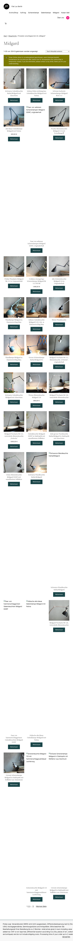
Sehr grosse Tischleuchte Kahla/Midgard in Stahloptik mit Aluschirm (59, 436)
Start (5, 36)
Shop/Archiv (12, 36)
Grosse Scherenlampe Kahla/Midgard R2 (36, 358)
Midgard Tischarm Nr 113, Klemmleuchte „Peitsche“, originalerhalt (59, 359)
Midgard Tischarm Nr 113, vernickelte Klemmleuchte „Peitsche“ (14, 436)
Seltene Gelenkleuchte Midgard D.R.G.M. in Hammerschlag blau (36, 322)
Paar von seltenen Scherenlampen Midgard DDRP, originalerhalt (36, 243)
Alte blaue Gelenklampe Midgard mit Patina (13, 130)
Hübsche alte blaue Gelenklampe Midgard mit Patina (36, 737)
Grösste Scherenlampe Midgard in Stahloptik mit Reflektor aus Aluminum (14, 777)
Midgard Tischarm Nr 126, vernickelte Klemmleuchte (59, 396)
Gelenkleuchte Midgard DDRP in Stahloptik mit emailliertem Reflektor (36, 436)
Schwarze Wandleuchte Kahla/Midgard (36, 476)
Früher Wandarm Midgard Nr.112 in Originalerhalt (14, 280)
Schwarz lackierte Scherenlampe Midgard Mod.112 (59, 93)
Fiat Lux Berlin (16, 6)
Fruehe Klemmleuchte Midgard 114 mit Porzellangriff (59, 131)
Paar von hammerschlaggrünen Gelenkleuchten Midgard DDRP (14, 738)
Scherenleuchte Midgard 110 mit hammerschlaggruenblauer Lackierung (36, 891)
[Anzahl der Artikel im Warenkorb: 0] (6, 23)
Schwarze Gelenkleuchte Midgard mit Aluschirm (14, 396)
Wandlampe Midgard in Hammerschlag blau (13, 321)
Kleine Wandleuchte (59, 320)
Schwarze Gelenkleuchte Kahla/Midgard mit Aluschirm (14, 93)
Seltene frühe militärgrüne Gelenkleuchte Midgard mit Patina (36, 93)
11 (33, 906)
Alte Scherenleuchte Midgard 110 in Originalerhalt (59, 281)
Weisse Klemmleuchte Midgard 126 (36, 396)
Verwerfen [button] (66, 937)
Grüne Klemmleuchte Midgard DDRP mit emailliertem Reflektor (14, 477)
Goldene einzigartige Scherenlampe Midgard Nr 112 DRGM (36, 281)
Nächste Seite (41, 906)
